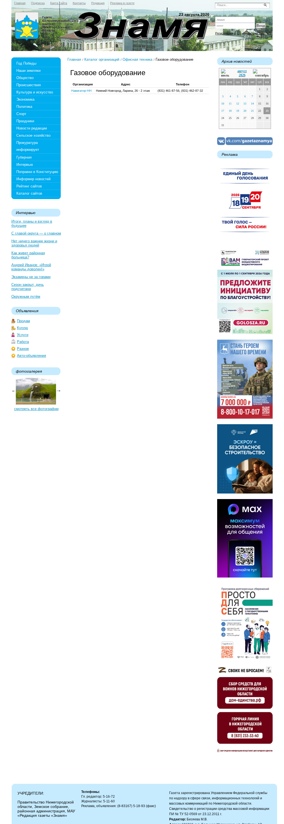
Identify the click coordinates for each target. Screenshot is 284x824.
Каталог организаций (101, 59)
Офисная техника (137, 59)
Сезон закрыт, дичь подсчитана (27, 287)
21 (252, 110)
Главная (74, 59)
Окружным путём (25, 296)
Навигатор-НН (81, 90)
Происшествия (28, 85)
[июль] (226, 73)
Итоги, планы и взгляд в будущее (31, 223)
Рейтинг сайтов (29, 186)
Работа (23, 342)
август (242, 71)
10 (222, 103)
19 (237, 110)
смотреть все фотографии (36, 409)
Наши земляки (28, 70)
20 (245, 110)
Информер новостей (33, 179)
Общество (25, 78)
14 (252, 103)
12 (237, 103)
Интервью (24, 164)
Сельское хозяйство (33, 135)
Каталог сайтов (29, 193)
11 (230, 103)
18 (230, 110)
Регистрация (224, 33)
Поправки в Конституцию (37, 172)
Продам (23, 321)
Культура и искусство (34, 92)
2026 (242, 75)
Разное (23, 349)
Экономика (25, 99)
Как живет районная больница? (28, 255)
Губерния (24, 157)
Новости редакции (31, 128)
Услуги (22, 335)
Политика (24, 107)
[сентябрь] (261, 73)
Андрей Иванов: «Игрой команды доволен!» (31, 267)
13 (245, 103)
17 (222, 110)
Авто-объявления (31, 355)
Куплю (22, 328)
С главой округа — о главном (36, 233)
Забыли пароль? (259, 33)
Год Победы (26, 63)
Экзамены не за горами (30, 277)
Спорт (21, 114)
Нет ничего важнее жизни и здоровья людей (34, 243)
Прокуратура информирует (27, 146)
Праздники (25, 121)
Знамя (27, 26)
